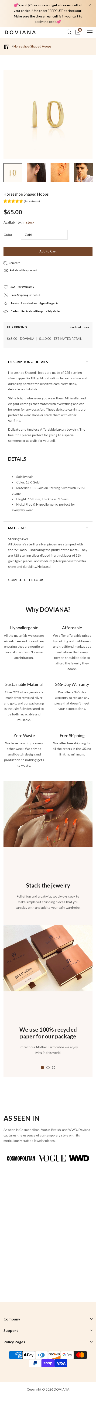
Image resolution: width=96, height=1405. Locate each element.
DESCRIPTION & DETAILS (28, 362)
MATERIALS (17, 528)
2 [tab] (48, 1067)
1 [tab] (42, 1067)
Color (7, 235)
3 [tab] (53, 1067)
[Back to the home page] (6, 46)
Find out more (79, 327)
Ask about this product (23, 270)
